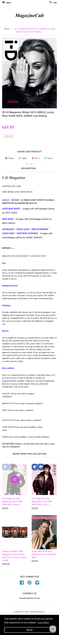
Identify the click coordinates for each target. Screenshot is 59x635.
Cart (55, 3)
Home (6, 29)
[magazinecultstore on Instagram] (37, 584)
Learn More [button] (43, 622)
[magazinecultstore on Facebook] (22, 584)
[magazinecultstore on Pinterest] (29, 584)
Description (28, 168)
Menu (8, 3)
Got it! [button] (29, 630)
